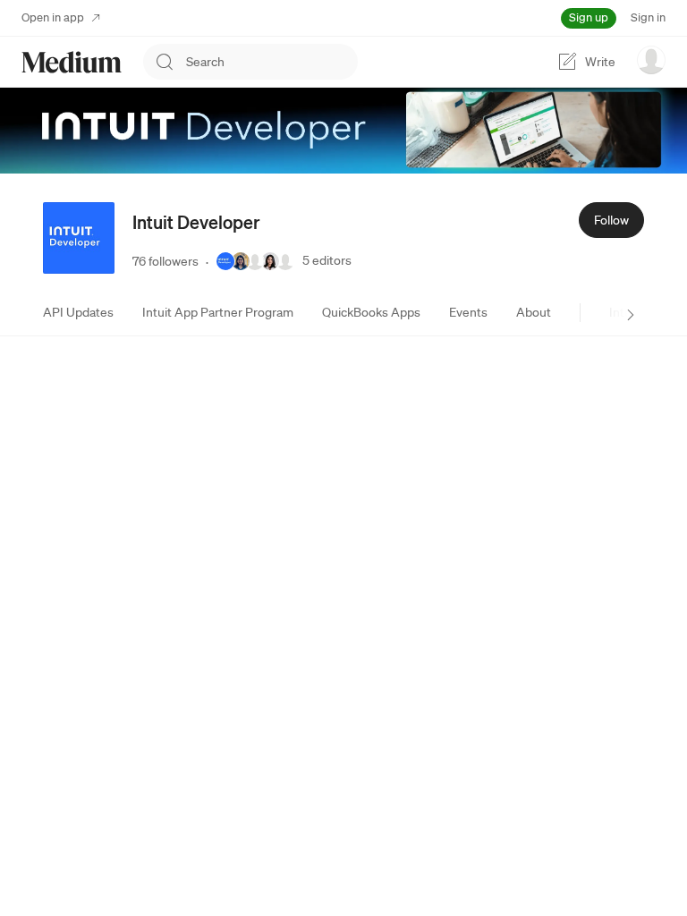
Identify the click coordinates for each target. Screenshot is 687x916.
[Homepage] (71, 62)
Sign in (648, 17)
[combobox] (272, 62)
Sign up (588, 17)
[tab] (78, 312)
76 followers (165, 261)
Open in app (52, 17)
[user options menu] (651, 60)
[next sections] (630, 315)
